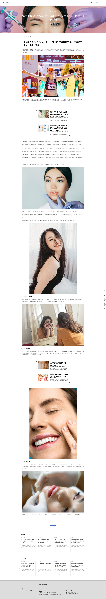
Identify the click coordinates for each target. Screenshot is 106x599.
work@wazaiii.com (74, 592)
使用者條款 (51, 594)
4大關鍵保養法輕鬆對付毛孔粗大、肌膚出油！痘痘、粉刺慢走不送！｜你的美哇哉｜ (59, 363)
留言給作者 (53, 525)
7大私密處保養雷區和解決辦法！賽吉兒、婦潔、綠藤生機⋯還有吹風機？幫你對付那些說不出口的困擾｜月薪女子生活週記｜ (59, 128)
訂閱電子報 (60, 594)
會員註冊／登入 (53, 592)
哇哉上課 (48, 592)
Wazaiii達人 (44, 592)
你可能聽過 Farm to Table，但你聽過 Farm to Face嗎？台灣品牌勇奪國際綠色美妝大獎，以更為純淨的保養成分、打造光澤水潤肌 (59, 113)
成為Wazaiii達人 (45, 594)
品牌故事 (40, 592)
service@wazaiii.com (74, 593)
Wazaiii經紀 (40, 594)
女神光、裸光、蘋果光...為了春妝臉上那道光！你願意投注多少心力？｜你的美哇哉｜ (59, 376)
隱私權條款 (56, 594)
